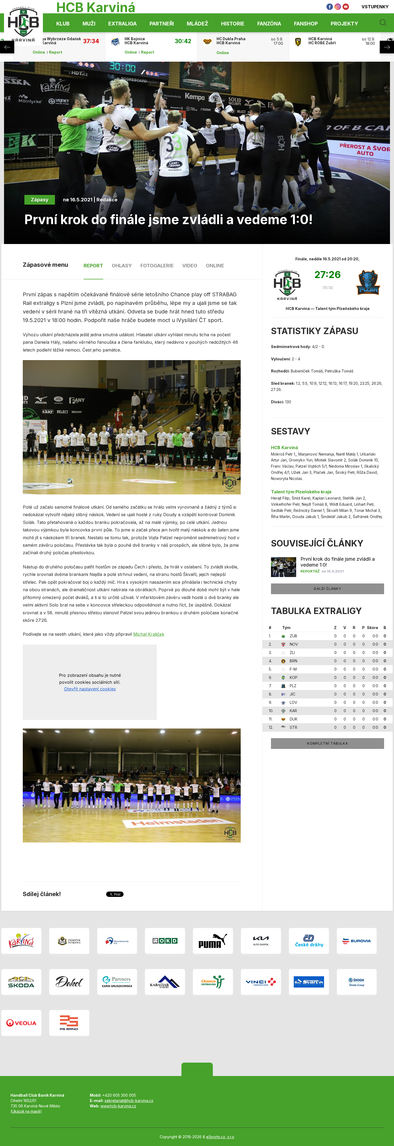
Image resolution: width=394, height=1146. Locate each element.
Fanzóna (269, 24)
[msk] (117, 941)
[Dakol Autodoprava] (69, 982)
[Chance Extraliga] (213, 982)
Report (55, 52)
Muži (89, 24)
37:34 (91, 41)
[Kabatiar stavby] (165, 982)
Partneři (162, 24)
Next (387, 47)
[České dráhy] (309, 941)
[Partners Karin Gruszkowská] (117, 982)
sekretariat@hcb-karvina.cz (129, 1100)
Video (189, 265)
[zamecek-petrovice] (69, 941)
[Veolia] (21, 1023)
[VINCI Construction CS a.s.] (261, 982)
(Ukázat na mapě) (26, 1111)
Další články (327, 589)
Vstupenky (375, 6)
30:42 (183, 41)
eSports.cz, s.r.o (220, 1136)
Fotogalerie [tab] (157, 265)
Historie (232, 24)
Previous (7, 47)
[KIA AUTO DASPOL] (261, 941)
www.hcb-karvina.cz (118, 1106)
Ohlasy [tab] (122, 265)
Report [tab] (93, 265)
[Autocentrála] (21, 982)
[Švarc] (309, 982)
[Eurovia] (357, 941)
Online (39, 52)
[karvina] (21, 941)
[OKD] (165, 941)
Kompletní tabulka (327, 743)
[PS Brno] (69, 1023)
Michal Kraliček (148, 634)
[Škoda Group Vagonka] (357, 982)
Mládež (197, 24)
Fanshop (306, 24)
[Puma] (213, 941)
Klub (63, 24)
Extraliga (122, 24)
